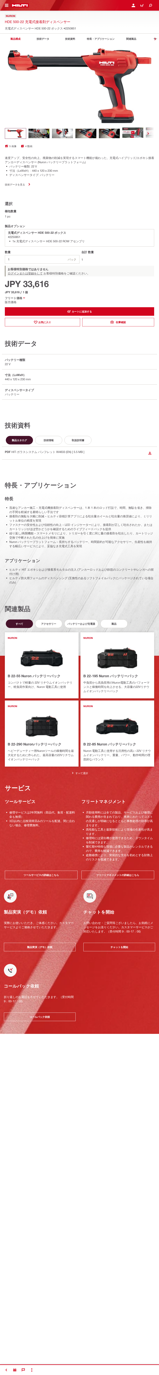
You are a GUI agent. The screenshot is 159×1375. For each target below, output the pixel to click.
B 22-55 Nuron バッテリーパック (34, 676)
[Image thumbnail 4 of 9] (86, 133)
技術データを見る (15, 184)
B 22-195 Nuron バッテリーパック (110, 676)
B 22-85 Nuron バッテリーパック (109, 744)
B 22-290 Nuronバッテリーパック (34, 744)
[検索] (150, 5)
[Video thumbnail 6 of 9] (132, 133)
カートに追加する (82, 311)
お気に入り (44, 322)
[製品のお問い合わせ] (14, 1370)
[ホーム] (20, 5)
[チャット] (23, 1370)
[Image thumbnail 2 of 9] (39, 133)
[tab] (15, 39)
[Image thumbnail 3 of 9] (62, 133)
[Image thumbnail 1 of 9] (15, 133)
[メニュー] (6, 5)
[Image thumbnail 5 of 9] (109, 133)
